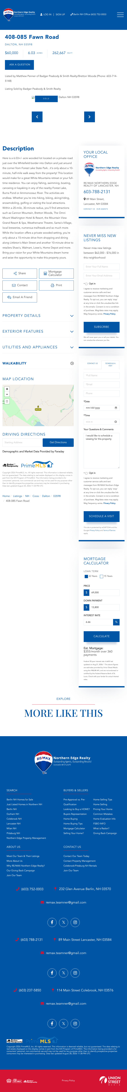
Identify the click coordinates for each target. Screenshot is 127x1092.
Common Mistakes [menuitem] (102, 814)
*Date (87, 402)
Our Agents (102, 209)
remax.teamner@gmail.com (66, 902)
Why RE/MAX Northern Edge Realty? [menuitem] (26, 866)
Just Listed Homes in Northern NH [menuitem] (24, 804)
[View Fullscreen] (6, 401)
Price (87, 586)
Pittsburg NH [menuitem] (13, 833)
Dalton (46, 496)
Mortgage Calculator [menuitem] (74, 829)
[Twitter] (63, 922)
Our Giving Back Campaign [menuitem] (21, 871)
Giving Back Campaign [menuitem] (105, 833)
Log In (47, 15)
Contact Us (89, 209)
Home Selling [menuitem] (100, 804)
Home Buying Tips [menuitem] (73, 824)
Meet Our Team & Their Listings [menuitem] (23, 856)
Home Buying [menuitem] (71, 819)
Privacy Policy (109, 314)
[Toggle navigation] (120, 15)
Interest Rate (92, 615)
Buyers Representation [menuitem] (75, 814)
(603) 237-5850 (30, 990)
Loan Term (91, 571)
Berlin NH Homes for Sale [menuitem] (20, 800)
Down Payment (93, 601)
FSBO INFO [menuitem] (99, 824)
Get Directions (58, 442)
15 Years (108, 576)
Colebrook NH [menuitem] (14, 819)
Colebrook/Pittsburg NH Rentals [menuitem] (80, 866)
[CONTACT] (19, 65)
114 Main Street (84, 990)
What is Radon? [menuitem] (101, 829)
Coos (36, 496)
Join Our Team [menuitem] (14, 875)
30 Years (93, 576)
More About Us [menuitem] (14, 861)
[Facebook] (52, 922)
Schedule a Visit (110, 365)
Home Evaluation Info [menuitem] (104, 819)
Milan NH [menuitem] (11, 829)
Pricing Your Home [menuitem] (102, 809)
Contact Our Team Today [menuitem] (76, 856)
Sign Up (60, 15)
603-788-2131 (97, 192)
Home (6, 496)
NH (27, 496)
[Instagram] (75, 922)
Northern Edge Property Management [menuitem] (26, 838)
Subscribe (101, 327)
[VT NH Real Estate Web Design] (110, 1080)
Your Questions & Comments (98, 429)
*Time (87, 416)
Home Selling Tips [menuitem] (102, 800)
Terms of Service (109, 530)
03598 (57, 496)
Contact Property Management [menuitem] (79, 861)
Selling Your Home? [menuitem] (74, 833)
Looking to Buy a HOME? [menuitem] (77, 809)
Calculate (102, 636)
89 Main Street (84, 940)
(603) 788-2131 (32, 940)
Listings (17, 496)
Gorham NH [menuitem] (13, 814)
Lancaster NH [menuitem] (14, 824)
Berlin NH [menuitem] (12, 809)
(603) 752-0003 (32, 889)
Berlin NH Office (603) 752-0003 (89, 14)
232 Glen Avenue (84, 889)
